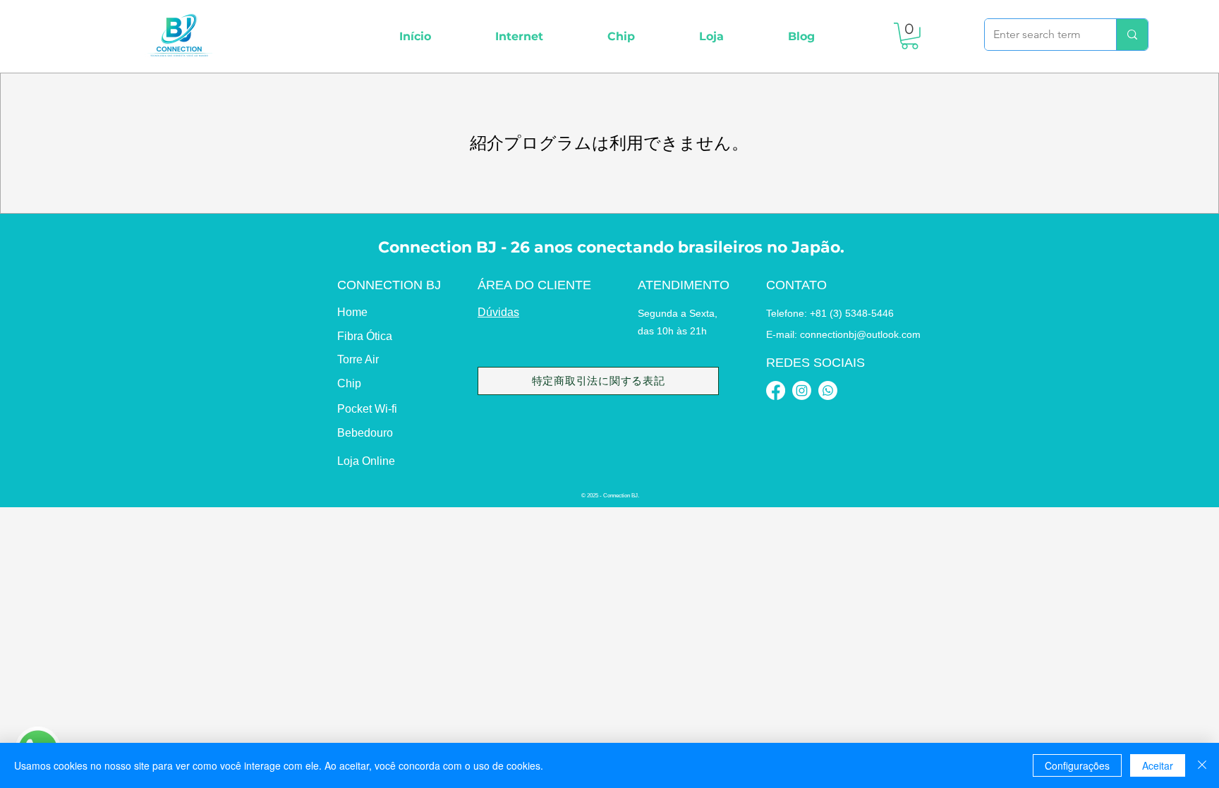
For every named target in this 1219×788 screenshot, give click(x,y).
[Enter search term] (1132, 34)
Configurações (1077, 765)
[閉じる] (1202, 765)
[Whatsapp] (827, 390)
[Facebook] (775, 390)
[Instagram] (801, 390)
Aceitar (1157, 765)
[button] (519, 36)
